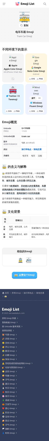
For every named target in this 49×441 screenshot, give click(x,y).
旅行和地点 (26, 149)
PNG (41, 78)
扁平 (33, 98)
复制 (26, 25)
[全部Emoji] (44, 4)
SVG (33, 78)
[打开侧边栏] (4, 4)
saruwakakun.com (17, 313)
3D (39, 98)
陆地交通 (38, 149)
